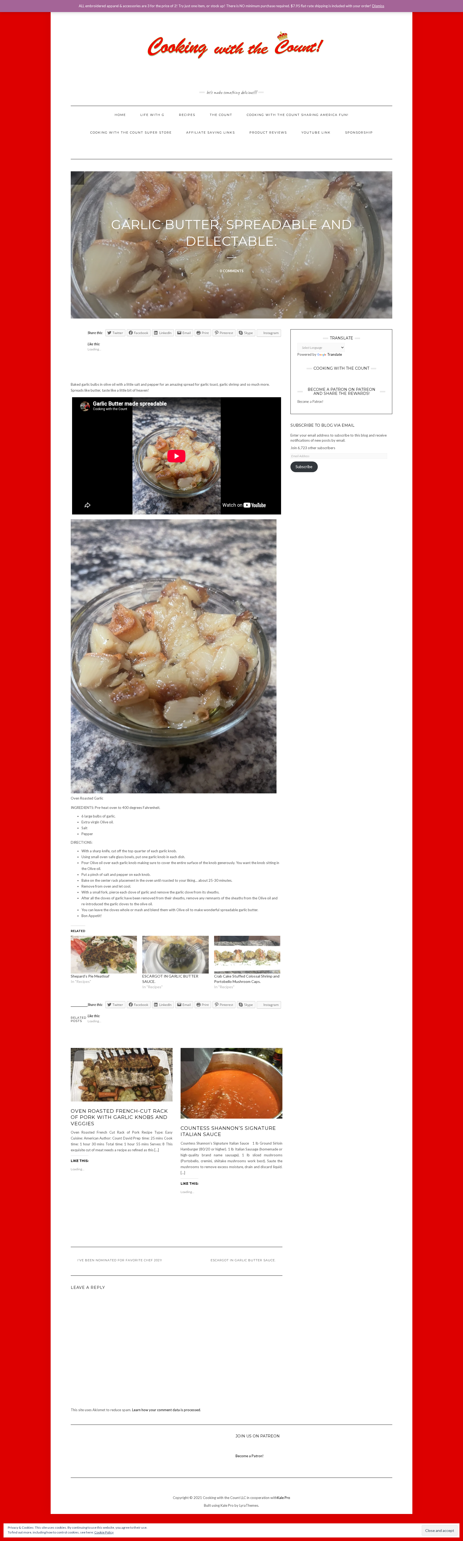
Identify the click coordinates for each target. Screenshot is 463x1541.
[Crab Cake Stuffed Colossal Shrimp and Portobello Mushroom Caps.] (247, 955)
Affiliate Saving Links (210, 132)
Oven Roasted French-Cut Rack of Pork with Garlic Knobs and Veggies (119, 1117)
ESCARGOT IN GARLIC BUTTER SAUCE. (243, 1260)
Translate (334, 354)
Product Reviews (268, 132)
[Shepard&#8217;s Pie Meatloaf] (104, 955)
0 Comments (232, 271)
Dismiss (378, 6)
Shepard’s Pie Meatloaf (90, 976)
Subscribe (304, 466)
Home (120, 115)
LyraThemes (248, 1505)
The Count (221, 115)
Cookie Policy (104, 1532)
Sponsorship (359, 132)
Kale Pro (283, 1497)
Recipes (187, 115)
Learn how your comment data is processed (166, 1410)
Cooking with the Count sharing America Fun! (298, 115)
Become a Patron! (310, 401)
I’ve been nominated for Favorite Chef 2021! (119, 1260)
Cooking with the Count (341, 368)
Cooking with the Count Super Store (131, 132)
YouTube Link (316, 132)
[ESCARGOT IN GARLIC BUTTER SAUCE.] (175, 955)
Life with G (152, 115)
